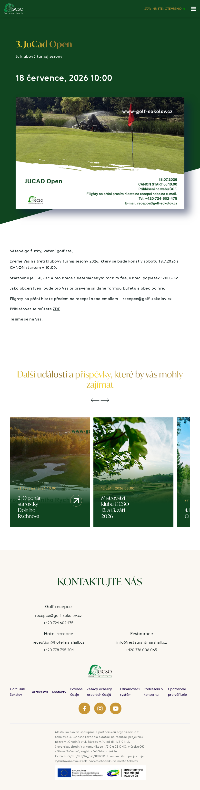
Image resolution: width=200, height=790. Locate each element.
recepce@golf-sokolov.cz (58, 615)
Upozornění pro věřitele (177, 692)
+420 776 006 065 (141, 649)
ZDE (56, 308)
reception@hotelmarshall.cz (58, 642)
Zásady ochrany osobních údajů (99, 692)
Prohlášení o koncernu (153, 692)
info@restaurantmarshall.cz (141, 642)
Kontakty (59, 691)
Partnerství (39, 691)
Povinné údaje (76, 692)
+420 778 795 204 (58, 649)
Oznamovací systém (130, 692)
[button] (95, 400)
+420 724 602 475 (58, 622)
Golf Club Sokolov (17, 692)
